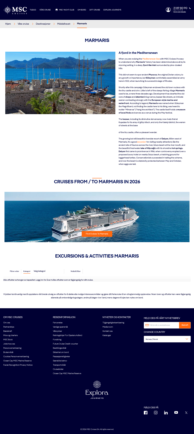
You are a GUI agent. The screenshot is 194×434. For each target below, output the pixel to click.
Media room (108, 327)
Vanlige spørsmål (60, 327)
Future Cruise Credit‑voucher (65, 344)
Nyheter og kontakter (117, 317)
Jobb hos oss (9, 344)
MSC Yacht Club (66, 10)
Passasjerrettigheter (61, 357)
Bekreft (185, 325)
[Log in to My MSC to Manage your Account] (168, 9)
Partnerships (8, 327)
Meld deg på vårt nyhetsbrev (162, 318)
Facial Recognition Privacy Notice (17, 365)
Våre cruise (45, 10)
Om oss (6, 323)
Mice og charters (10, 335)
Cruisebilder (58, 369)
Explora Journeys (112, 10)
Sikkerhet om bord (61, 352)
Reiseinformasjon (64, 317)
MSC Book (8, 340)
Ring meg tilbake (179, 12)
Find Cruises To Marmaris (97, 234)
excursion (141, 142)
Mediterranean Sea (151, 59)
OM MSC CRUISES (13, 317)
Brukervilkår (8, 352)
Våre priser (57, 331)
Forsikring (57, 340)
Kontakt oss (108, 331)
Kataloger (107, 335)
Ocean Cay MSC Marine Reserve (17, 361)
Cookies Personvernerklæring (16, 357)
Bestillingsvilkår (59, 348)
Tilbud (33, 10)
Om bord (82, 10)
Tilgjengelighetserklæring (113, 323)
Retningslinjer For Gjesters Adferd (67, 335)
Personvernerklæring (12, 348)
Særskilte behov (60, 361)
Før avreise (57, 323)
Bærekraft (7, 331)
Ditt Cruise (94, 10)
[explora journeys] (97, 389)
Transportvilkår (59, 365)
